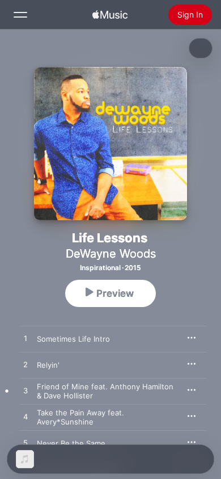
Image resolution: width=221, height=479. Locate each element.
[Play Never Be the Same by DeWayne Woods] (25, 443)
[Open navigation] (20, 14)
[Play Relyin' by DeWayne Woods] (25, 365)
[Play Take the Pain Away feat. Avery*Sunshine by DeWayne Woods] (25, 417)
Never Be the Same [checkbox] (71, 443)
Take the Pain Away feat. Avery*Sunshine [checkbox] (80, 417)
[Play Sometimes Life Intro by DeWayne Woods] (25, 339)
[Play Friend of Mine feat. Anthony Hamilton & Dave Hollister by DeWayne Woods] (25, 391)
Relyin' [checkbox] (48, 364)
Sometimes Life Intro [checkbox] (73, 338)
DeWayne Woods (111, 253)
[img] (110, 15)
